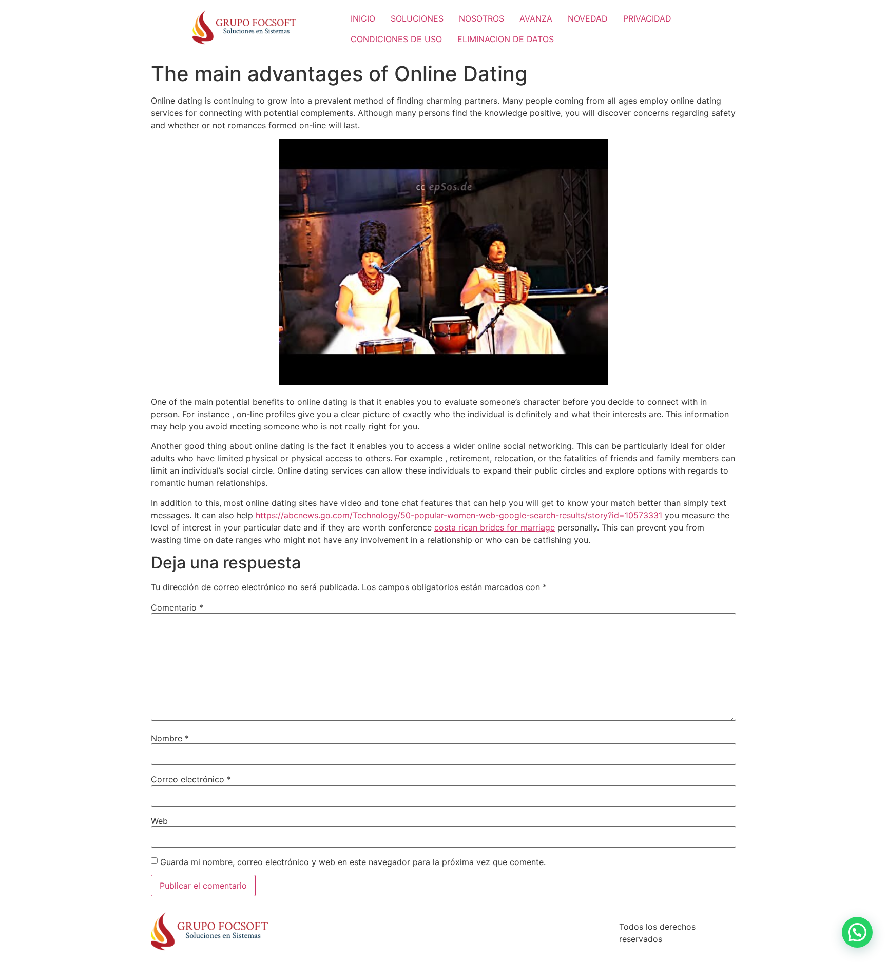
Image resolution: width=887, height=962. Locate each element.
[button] (857, 932)
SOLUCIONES (417, 18)
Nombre (170, 738)
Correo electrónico (191, 779)
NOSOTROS (481, 18)
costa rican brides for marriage (494, 527)
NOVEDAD (588, 18)
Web (159, 821)
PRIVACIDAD (647, 18)
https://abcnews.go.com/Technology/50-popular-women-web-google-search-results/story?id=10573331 (459, 515)
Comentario (177, 607)
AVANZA (535, 18)
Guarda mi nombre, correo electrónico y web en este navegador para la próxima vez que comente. (353, 862)
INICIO (363, 18)
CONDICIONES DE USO (396, 39)
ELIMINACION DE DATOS (505, 39)
